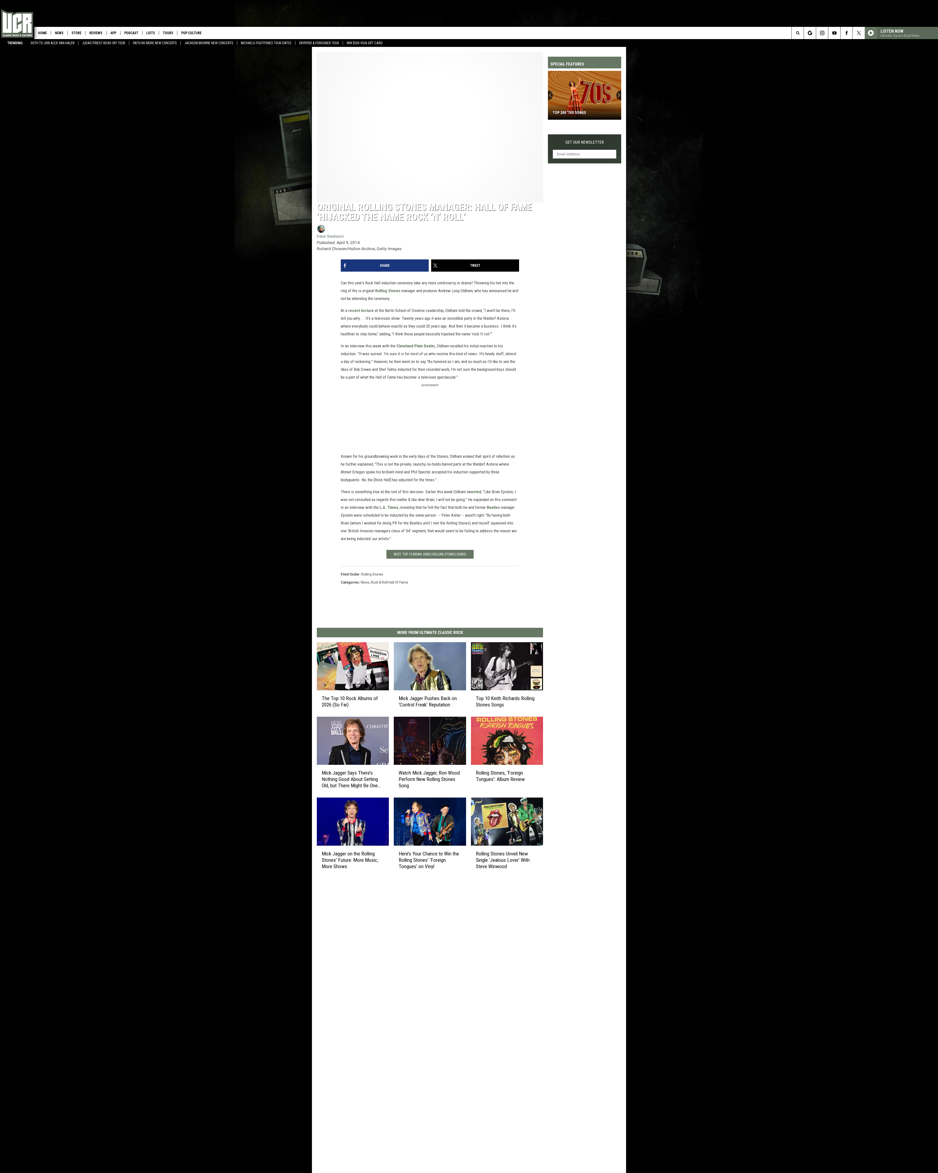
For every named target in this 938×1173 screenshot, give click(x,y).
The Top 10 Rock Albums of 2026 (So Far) (350, 701)
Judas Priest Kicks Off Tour (103, 43)
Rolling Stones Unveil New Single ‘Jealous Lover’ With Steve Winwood (503, 860)
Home (42, 33)
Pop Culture (191, 33)
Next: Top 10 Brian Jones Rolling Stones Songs (430, 554)
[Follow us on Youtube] (834, 33)
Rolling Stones (387, 290)
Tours (168, 33)
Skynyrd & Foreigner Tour (319, 43)
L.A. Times (389, 507)
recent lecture (361, 310)
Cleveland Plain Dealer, (416, 345)
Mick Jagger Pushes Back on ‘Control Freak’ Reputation (428, 701)
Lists (150, 33)
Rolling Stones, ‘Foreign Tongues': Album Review (500, 776)
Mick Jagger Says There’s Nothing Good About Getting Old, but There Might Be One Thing (350, 779)
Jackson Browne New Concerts (208, 43)
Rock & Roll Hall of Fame (389, 582)
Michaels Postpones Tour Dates (266, 43)
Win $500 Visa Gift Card (365, 43)
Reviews (95, 33)
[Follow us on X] (859, 33)
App (113, 33)
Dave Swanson (330, 236)
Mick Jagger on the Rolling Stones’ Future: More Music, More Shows (350, 860)
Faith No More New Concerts (155, 43)
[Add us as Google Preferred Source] (810, 33)
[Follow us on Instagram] (822, 33)
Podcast (131, 33)
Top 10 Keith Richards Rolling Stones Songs (505, 701)
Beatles (494, 507)
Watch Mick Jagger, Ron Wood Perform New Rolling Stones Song (429, 779)
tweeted (474, 491)
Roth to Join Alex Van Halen (53, 43)
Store (76, 33)
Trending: (15, 43)
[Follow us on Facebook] (847, 33)
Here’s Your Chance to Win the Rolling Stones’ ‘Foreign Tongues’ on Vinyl (429, 860)
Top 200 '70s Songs (569, 112)
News (59, 33)
